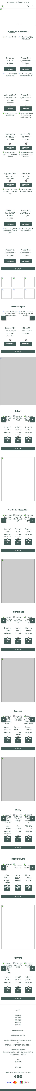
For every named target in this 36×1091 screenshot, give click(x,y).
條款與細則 (18, 1015)
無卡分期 (18, 1025)
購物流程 (18, 1022)
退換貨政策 (18, 1018)
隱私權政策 (18, 1020)
